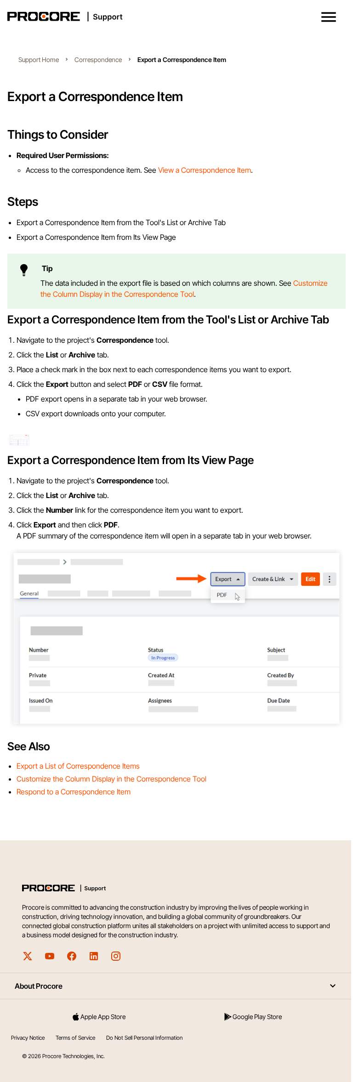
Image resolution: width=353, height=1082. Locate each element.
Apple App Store (102, 1016)
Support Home (38, 59)
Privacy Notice (28, 1037)
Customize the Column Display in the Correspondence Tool (111, 778)
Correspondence (98, 59)
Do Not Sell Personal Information (144, 1037)
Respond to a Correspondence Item (74, 791)
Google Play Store (257, 1016)
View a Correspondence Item (204, 170)
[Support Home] (174, 16)
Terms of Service (75, 1037)
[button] (328, 17)
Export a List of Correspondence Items (78, 765)
